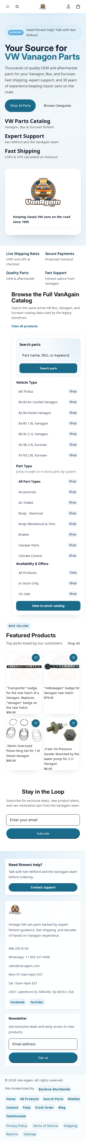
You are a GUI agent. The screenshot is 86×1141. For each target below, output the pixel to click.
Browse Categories (57, 105)
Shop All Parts (20, 105)
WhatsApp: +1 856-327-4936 (29, 957)
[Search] (17, 6)
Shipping (70, 1125)
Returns (12, 1134)
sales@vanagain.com (24, 966)
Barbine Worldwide (54, 1089)
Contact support (43, 887)
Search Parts (53, 1099)
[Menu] (8, 7)
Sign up (43, 1057)
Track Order (44, 1107)
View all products (24, 326)
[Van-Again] (43, 909)
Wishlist (74, 1099)
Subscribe (43, 833)
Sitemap (30, 1134)
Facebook (17, 1002)
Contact (12, 1107)
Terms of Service (45, 1125)
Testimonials (16, 1116)
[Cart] (78, 6)
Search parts (30, 344)
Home (11, 1099)
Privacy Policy (16, 1125)
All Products (29, 1099)
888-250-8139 (18, 948)
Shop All (74, 643)
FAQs (27, 1107)
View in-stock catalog (48, 606)
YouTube (36, 1002)
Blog (61, 1107)
